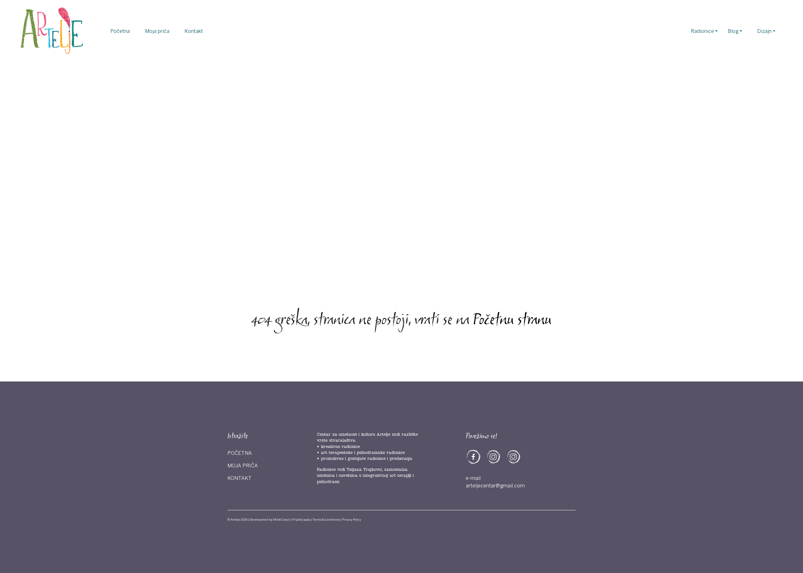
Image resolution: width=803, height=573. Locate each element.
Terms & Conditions (326, 519)
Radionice (702, 31)
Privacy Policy (351, 519)
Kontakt (193, 31)
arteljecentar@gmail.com (495, 485)
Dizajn (764, 31)
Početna (120, 31)
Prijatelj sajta (301, 519)
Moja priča (157, 31)
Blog (733, 31)
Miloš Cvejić (281, 519)
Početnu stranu (512, 321)
